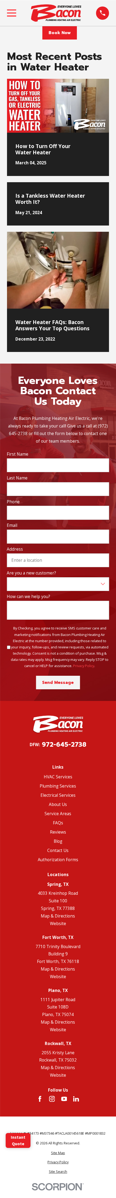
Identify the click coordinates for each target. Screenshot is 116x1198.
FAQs (58, 823)
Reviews (58, 832)
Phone (13, 501)
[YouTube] (64, 1099)
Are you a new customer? (31, 573)
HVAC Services (58, 777)
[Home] (56, 13)
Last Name (17, 478)
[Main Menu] (11, 13)
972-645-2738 (64, 745)
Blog (58, 841)
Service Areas (58, 814)
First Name (17, 454)
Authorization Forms (58, 860)
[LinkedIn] (76, 1099)
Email (12, 525)
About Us (58, 804)
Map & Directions (58, 916)
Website (58, 923)
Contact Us (58, 850)
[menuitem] (58, 1153)
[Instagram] (52, 1099)
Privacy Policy (83, 665)
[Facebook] (40, 1099)
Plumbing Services (58, 786)
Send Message (58, 682)
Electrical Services (58, 795)
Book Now (60, 33)
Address (15, 549)
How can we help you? (28, 596)
